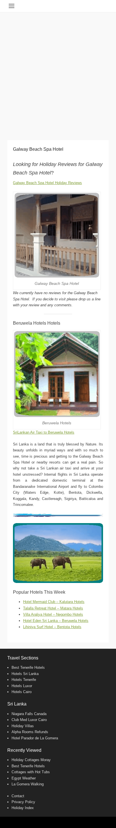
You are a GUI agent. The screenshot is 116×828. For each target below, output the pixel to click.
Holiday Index (23, 808)
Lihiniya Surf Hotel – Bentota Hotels (52, 627)
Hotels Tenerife (24, 680)
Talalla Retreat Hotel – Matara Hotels (53, 608)
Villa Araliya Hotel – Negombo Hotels (53, 614)
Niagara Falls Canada (29, 714)
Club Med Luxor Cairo (29, 720)
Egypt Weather (24, 778)
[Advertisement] (58, 73)
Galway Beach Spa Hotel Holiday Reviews (47, 183)
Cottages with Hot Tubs (31, 772)
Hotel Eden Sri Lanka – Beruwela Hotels (55, 621)
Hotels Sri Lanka (25, 674)
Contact (18, 796)
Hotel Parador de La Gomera (35, 738)
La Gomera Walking (28, 784)
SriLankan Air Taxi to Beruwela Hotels (43, 432)
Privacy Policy (23, 802)
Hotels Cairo (22, 692)
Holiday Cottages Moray (31, 760)
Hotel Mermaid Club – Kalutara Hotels (53, 602)
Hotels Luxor (22, 686)
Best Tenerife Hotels (28, 667)
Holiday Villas (23, 726)
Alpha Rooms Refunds (30, 732)
